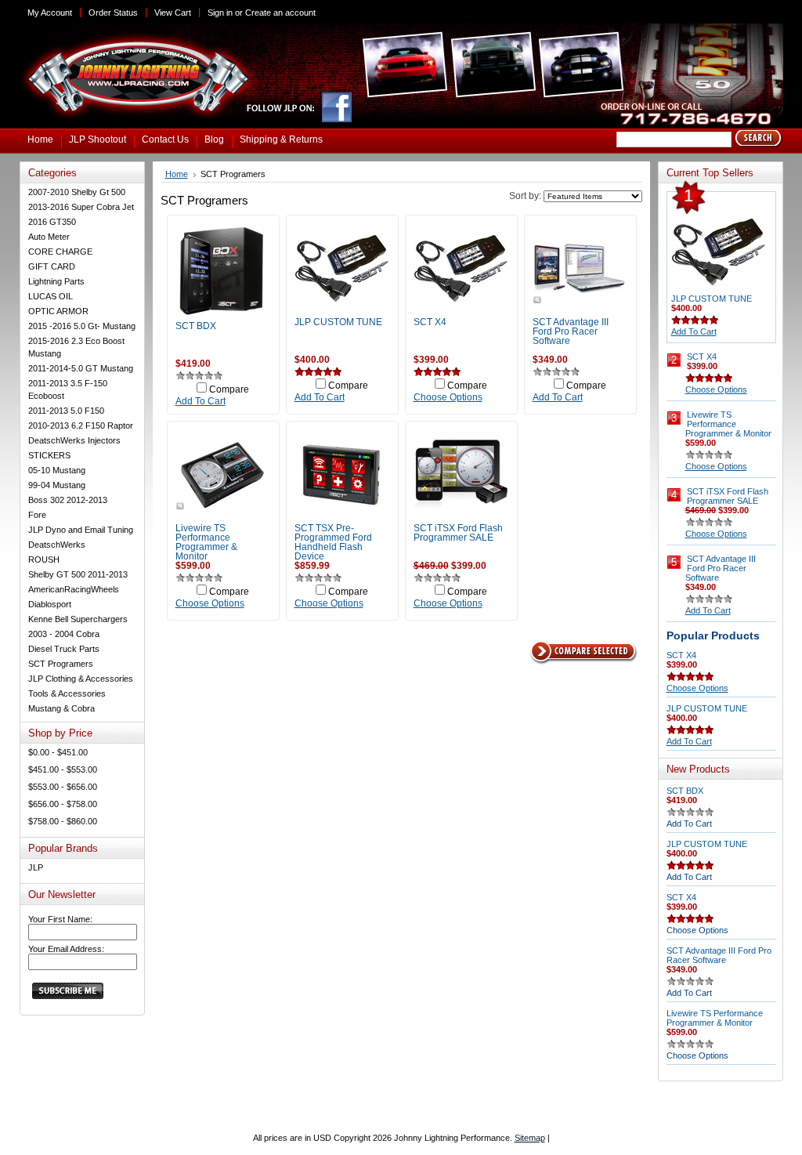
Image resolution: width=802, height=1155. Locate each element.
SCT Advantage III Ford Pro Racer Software (571, 331)
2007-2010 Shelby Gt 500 (76, 192)
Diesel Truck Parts (63, 649)
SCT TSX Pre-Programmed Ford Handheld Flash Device (333, 542)
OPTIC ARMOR (58, 311)
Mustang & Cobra (61, 708)
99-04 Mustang (56, 485)
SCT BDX (195, 326)
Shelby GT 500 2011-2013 (78, 574)
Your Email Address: (66, 949)
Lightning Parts (56, 281)
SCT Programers (60, 663)
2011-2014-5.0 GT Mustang (80, 368)
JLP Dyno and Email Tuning (80, 529)
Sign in (220, 12)
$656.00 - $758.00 (62, 804)
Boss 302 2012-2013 (67, 500)
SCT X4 (430, 322)
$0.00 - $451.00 (58, 752)
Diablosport (49, 604)
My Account (49, 12)
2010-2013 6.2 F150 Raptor (80, 425)
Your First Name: (60, 919)
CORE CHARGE (60, 251)
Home (176, 174)
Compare (229, 389)
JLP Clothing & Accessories (80, 678)
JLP (35, 867)
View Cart (172, 12)
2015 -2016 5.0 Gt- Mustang (81, 326)
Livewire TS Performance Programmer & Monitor (206, 542)
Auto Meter (49, 236)
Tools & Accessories (67, 693)
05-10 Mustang (56, 470)
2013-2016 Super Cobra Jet (81, 207)
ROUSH (44, 559)
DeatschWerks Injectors (74, 440)
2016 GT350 (52, 221)
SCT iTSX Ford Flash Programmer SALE (458, 532)
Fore (37, 515)
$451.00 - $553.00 (62, 769)
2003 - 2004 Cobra (63, 634)
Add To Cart (200, 401)
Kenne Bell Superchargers (78, 619)
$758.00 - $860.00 (62, 821)
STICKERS (49, 455)
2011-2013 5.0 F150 (66, 410)
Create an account (280, 12)
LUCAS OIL (50, 296)
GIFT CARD (51, 266)
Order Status (113, 12)
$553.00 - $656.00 (62, 786)
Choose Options (448, 397)
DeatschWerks (56, 544)
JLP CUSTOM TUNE (338, 322)
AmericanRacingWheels (73, 589)
